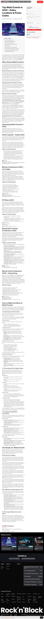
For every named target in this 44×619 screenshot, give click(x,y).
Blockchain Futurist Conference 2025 (11, 267)
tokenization (22, 244)
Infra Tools (8, 596)
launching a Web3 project (6, 66)
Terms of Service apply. (35, 37)
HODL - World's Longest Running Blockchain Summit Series (15, 162)
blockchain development (18, 66)
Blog (23, 1)
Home (2, 566)
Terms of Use (31, 27)
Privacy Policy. (37, 27)
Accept (42, 617)
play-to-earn (17, 258)
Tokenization (35, 593)
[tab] (22, 614)
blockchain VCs (7, 76)
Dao (23, 596)
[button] (13, 1)
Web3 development (19, 77)
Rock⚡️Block (4, 527)
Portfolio (19, 1)
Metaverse (24, 593)
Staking (29, 593)
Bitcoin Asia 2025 (8, 298)
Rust (39, 593)
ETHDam (6, 224)
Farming (13, 599)
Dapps (2, 593)
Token (23, 599)
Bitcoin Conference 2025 (9, 195)
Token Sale (29, 596)
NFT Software (19, 593)
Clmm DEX (13, 596)
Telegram (4, 531)
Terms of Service (15, 615)
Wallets (2, 596)
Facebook (12, 531)
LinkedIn (8, 531)
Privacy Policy (29, 37)
